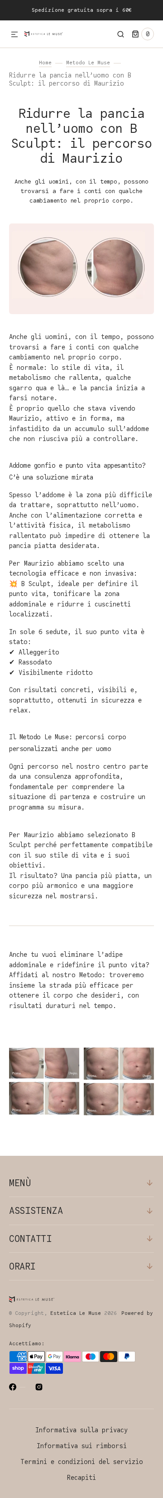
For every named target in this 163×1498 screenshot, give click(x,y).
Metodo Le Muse (88, 62)
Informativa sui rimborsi (82, 1446)
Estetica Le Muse (75, 1313)
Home (45, 62)
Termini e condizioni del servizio (81, 1462)
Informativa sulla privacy (81, 1430)
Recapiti (81, 1478)
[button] (14, 35)
